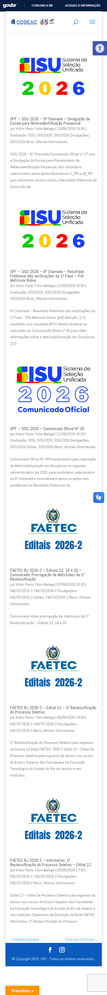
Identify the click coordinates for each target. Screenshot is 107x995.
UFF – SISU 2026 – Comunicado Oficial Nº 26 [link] (47, 428)
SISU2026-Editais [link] (23, 446)
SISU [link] (32, 135)
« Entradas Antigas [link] (24, 939)
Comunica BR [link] (42, 5)
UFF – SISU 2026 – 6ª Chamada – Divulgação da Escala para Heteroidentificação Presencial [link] (50, 121)
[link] (100, 48)
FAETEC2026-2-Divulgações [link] (55, 590)
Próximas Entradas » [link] (81, 939)
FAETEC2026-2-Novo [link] (61, 597)
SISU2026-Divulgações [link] (71, 135)
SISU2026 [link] (44, 135)
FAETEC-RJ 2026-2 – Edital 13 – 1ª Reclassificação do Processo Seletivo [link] (53, 710)
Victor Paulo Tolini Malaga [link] (35, 128)
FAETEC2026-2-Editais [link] (27, 597)
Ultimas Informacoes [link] (51, 141)
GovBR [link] (9, 5)
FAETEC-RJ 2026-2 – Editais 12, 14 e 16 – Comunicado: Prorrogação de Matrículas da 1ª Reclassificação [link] (47, 574)
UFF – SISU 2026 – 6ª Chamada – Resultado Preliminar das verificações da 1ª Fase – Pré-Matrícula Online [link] (47, 276)
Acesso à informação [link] (82, 5)
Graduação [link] (18, 135)
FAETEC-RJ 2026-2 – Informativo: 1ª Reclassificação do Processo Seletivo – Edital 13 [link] (50, 862)
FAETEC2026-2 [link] (21, 590)
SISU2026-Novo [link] (22, 141)
